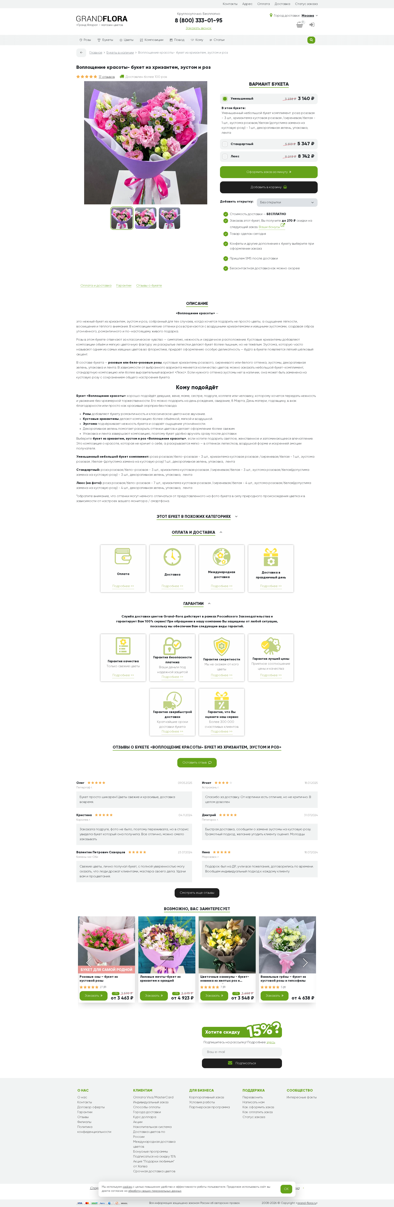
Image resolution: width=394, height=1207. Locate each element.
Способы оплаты (146, 1107)
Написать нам (254, 1102)
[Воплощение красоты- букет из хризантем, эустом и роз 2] (145, 218)
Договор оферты (91, 1107)
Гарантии (123, 285)
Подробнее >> (123, 586)
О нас (82, 1097)
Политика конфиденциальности (94, 1129)
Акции (137, 1122)
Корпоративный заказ (206, 1097)
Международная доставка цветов (154, 1144)
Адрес (247, 4)
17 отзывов (107, 77)
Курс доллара (144, 1117)
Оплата (263, 4)
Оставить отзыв (194, 762)
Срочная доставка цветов (154, 1171)
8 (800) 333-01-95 (198, 21)
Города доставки (147, 1112)
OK (286, 1189)
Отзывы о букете (149, 285)
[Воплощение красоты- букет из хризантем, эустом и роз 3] (169, 218)
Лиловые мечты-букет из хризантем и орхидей (160, 978)
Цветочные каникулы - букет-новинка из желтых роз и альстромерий (224, 979)
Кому (199, 40)
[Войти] (312, 25)
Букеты (107, 40)
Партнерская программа (209, 1107)
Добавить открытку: (236, 201)
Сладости (97, 1188)
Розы (87, 40)
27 (102, 987)
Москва (308, 15)
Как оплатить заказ (258, 1112)
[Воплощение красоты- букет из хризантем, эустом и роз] (122, 218)
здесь (271, 1042)
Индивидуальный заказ (150, 1102)
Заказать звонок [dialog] (199, 28)
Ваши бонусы (270, 227)
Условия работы (202, 1102)
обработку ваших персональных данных (154, 1191)
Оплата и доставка (95, 285)
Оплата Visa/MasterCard (153, 1097)
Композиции (154, 40)
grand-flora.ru (306, 1203)
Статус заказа (306, 4)
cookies (127, 1186)
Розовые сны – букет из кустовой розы (99, 978)
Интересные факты (302, 1097)
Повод (179, 40)
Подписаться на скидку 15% (154, 1156)
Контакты (230, 4)
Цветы (128, 40)
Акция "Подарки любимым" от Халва (153, 1164)
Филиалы (84, 1122)
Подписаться (246, 1063)
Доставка (282, 4)
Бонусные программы (150, 1151)
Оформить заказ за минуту (267, 172)
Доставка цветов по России (149, 1134)
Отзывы (83, 1117)
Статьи (219, 40)
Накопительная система (152, 1127)
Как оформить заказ (258, 1107)
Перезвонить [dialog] (253, 1097)
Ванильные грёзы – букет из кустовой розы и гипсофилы (283, 978)
